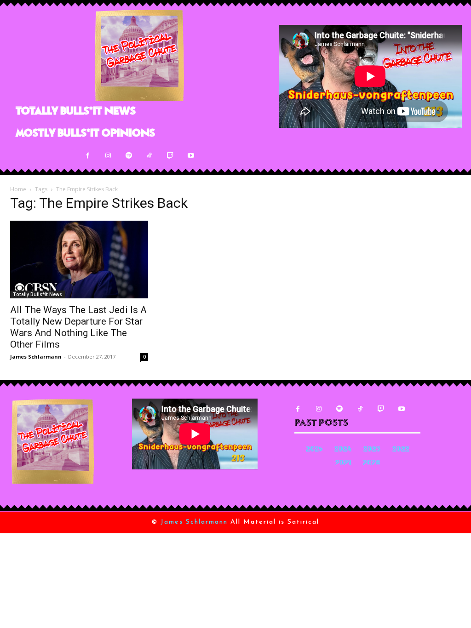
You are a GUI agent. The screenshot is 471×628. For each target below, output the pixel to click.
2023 (371, 449)
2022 (400, 449)
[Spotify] (129, 156)
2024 (342, 449)
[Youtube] (191, 156)
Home (18, 189)
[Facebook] (88, 156)
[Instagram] (108, 156)
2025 (314, 449)
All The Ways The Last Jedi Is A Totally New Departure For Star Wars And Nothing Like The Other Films (78, 327)
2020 (371, 463)
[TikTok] (150, 156)
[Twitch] (170, 156)
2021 (343, 463)
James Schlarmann (36, 356)
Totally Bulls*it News (37, 294)
